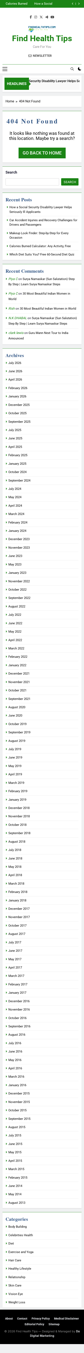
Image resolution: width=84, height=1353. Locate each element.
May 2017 (14, 959)
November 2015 (19, 1102)
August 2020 (16, 707)
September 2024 (19, 480)
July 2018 (14, 850)
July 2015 (14, 1135)
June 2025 (15, 438)
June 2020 (15, 715)
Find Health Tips (42, 38)
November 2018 (19, 816)
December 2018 (19, 808)
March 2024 (16, 514)
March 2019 (16, 783)
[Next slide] (79, 3)
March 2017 (16, 976)
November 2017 (19, 917)
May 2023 (14, 564)
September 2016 (19, 1026)
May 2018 (14, 867)
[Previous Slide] (72, 3)
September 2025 (19, 422)
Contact (22, 1318)
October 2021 (17, 690)
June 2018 (15, 858)
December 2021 (19, 673)
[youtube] (52, 17)
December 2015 (19, 1093)
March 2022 (16, 648)
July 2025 (14, 430)
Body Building (17, 1227)
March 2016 (16, 1076)
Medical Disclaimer (66, 1318)
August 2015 (16, 1127)
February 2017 (17, 984)
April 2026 (15, 379)
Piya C (13, 279)
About (9, 1318)
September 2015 (19, 1119)
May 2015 (14, 1152)
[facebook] (31, 17)
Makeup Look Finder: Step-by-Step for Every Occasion (42, 5)
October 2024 (17, 472)
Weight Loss (16, 1302)
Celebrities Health (20, 1235)
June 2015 (15, 1144)
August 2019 (16, 741)
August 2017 (16, 934)
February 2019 (17, 791)
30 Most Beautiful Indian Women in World (48, 308)
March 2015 (16, 1169)
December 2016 (19, 1001)
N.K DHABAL (17, 318)
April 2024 (15, 506)
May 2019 (14, 766)
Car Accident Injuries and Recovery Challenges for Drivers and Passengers (17, 5)
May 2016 (14, 1060)
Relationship (16, 1277)
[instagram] (35, 17)
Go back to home (42, 153)
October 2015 (17, 1110)
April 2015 (15, 1161)
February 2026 (17, 388)
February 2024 (17, 522)
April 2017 (15, 967)
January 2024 (17, 531)
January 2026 (17, 396)
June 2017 (15, 951)
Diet (11, 1243)
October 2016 (17, 1018)
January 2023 (17, 573)
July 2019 (14, 749)
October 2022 (17, 589)
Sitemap (54, 1324)
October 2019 (17, 724)
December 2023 (19, 539)
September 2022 (19, 598)
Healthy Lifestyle (19, 1268)
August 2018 (16, 841)
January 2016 (17, 1085)
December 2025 (19, 405)
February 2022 (17, 657)
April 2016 (15, 1068)
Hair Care (14, 1260)
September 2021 (19, 699)
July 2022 (14, 615)
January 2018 (17, 900)
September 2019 (19, 732)
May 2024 (14, 497)
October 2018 (17, 825)
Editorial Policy (34, 1324)
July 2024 (14, 489)
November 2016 (19, 1009)
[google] (46, 17)
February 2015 (17, 1177)
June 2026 (15, 371)
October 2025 (17, 413)
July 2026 (14, 363)
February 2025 (17, 455)
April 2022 (15, 640)
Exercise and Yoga (20, 1252)
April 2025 (15, 447)
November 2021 (19, 682)
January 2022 (17, 665)
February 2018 (17, 892)
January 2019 (17, 799)
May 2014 (14, 1194)
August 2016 (16, 1034)
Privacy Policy (41, 1318)
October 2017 (17, 925)
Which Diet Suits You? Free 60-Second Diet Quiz (41, 254)
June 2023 (15, 556)
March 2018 (16, 883)
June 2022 (15, 623)
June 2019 (15, 757)
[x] (41, 17)
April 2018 (15, 875)
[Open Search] (72, 69)
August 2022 (16, 606)
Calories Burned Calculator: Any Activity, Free (40, 246)
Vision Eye (15, 1294)
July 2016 (14, 1043)
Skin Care (14, 1285)
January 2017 (17, 993)
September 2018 (19, 833)
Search (11, 172)
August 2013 (16, 1203)
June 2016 (15, 1051)
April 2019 (15, 774)
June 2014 (15, 1186)
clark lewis (15, 333)
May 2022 (14, 631)
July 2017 (14, 942)
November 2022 (19, 581)
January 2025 (17, 464)
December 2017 (19, 909)
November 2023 (19, 547)
